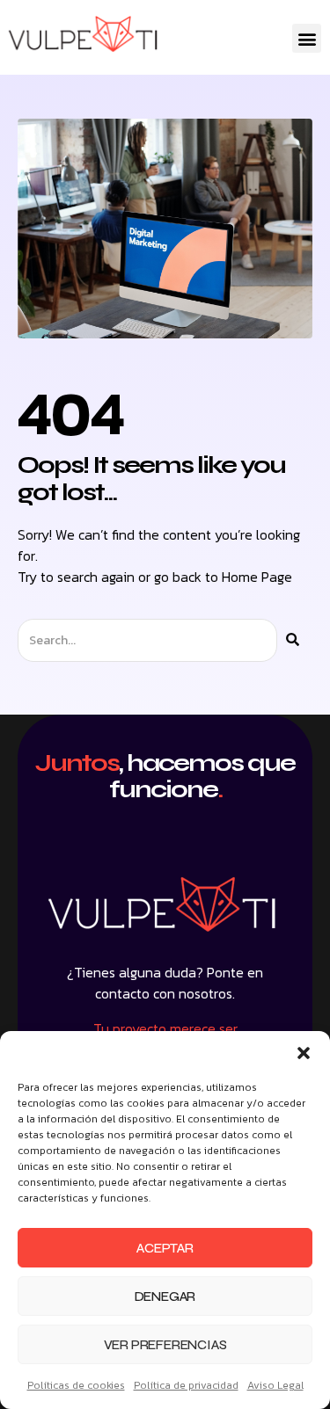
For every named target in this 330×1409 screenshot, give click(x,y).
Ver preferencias (165, 1345)
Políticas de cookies (76, 1385)
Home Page (257, 576)
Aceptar (165, 1248)
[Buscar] (292, 640)
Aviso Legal (275, 1385)
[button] (303, 1053)
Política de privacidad (186, 1385)
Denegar (165, 1296)
